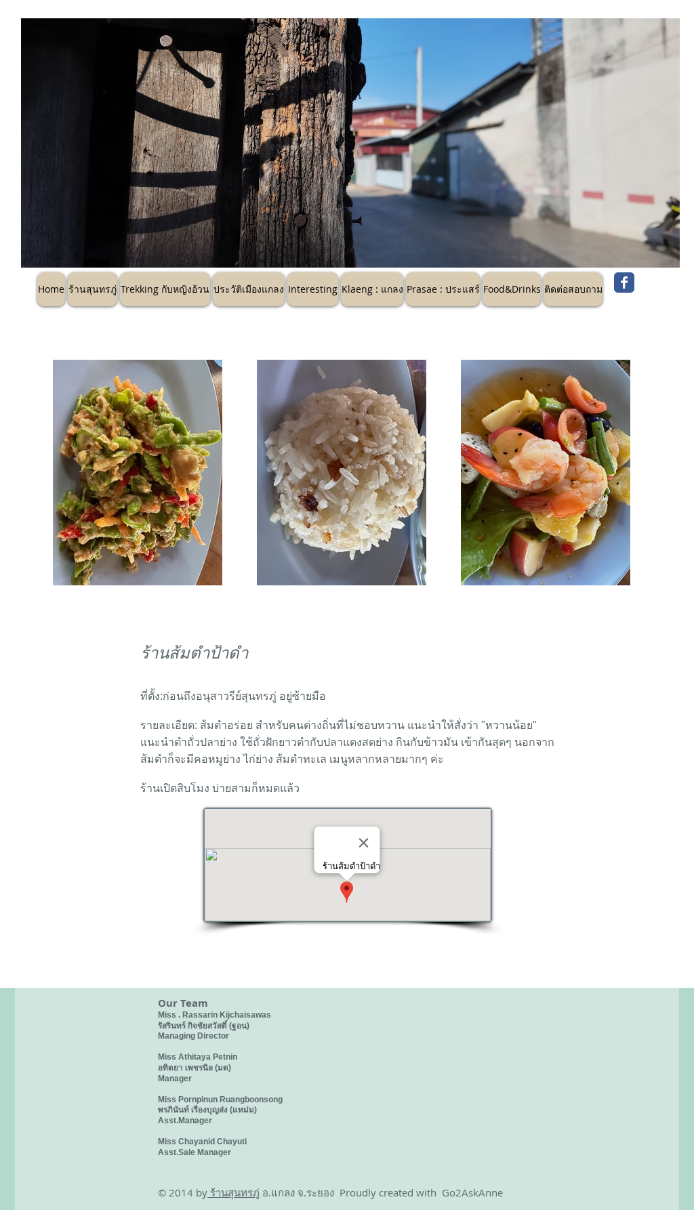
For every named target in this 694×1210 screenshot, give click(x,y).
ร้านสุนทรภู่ (233, 1192)
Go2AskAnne (472, 1192)
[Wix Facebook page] (624, 282)
